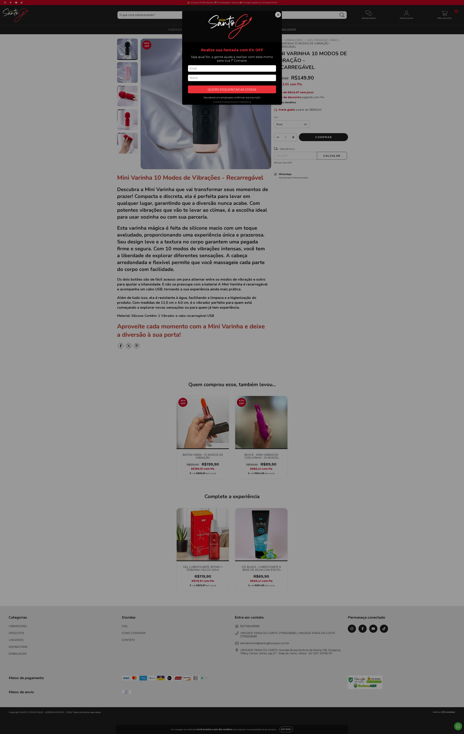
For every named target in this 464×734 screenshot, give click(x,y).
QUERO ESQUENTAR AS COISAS (232, 89)
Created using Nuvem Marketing (232, 102)
